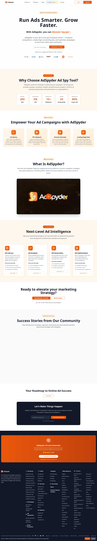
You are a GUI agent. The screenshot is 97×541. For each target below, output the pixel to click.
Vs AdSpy (52, 478)
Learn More (12, 273)
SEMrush (64, 508)
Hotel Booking (77, 524)
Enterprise (88, 490)
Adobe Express (65, 476)
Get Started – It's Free (56, 47)
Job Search (88, 478)
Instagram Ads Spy (30, 496)
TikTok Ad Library (30, 480)
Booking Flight (77, 515)
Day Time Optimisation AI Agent (77, 479)
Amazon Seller (77, 512)
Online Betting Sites (42, 493)
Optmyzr (64, 492)
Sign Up (87, 2)
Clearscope (64, 523)
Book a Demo (58, 298)
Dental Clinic (41, 486)
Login (78, 2)
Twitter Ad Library (30, 492)
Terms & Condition (64, 535)
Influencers (88, 474)
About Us (48, 535)
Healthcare (40, 498)
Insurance (88, 476)
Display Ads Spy (29, 494)
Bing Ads (40, 517)
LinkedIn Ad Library (30, 483)
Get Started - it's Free (41, 298)
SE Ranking (64, 503)
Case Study (55, 484)
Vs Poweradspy (53, 474)
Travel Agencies (90, 480)
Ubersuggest (65, 517)
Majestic (64, 485)
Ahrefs (63, 478)
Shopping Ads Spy (30, 485)
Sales (87, 505)
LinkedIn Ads (41, 519)
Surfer (63, 521)
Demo (52, 487)
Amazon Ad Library (30, 490)
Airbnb (75, 510)
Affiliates (40, 480)
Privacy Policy (55, 535)
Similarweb (64, 512)
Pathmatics (64, 499)
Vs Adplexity (53, 480)
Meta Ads (40, 515)
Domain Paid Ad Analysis (55, 491)
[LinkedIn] (35, 535)
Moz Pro (64, 494)
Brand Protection (30, 526)
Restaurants (41, 504)
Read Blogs (48, 395)
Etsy (87, 492)
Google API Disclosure (84, 535)
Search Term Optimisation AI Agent (77, 496)
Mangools (64, 487)
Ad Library (30, 471)
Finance (88, 494)
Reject (93, 538)
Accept (87, 538)
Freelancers (40, 478)
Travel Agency (41, 491)
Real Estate (40, 489)
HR (74, 528)
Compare (53, 471)
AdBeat (63, 474)
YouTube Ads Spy (30, 478)
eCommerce (89, 485)
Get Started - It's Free (58, 417)
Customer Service (90, 483)
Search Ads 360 (65, 505)
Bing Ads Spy (29, 487)
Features (27, 2)
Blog (43, 2)
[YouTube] (40, 535)
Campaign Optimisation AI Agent (77, 490)
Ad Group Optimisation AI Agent (77, 485)
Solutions (35, 2)
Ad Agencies (41, 474)
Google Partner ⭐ (52, 2)
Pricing (62, 2)
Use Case (41, 484)
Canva (63, 483)
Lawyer (75, 517)
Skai (63, 510)
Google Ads (40, 513)
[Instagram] (33, 535)
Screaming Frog (65, 496)
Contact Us (93, 535)
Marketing (88, 499)
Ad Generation (30, 514)
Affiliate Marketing (78, 508)
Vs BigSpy (52, 476)
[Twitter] (38, 535)
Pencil (63, 501)
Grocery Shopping (90, 508)
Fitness (39, 500)
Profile (41, 471)
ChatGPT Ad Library (30, 499)
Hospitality (76, 521)
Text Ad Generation (30, 518)
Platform (42, 510)
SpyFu (63, 526)
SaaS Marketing (90, 503)
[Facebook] (43, 535)
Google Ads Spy (29, 474)
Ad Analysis (30, 502)
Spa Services (41, 502)
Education (88, 487)
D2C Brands (40, 476)
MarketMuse (65, 490)
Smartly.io (64, 519)
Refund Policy (73, 535)
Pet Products (41, 495)
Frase (63, 480)
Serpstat (64, 514)
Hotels (75, 526)
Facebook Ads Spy (30, 476)
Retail (39, 507)
